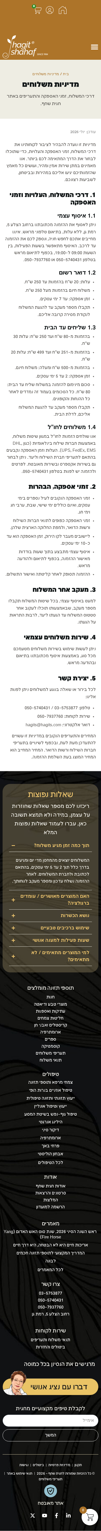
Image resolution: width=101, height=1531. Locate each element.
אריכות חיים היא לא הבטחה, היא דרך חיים (50, 1245)
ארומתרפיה (50, 1138)
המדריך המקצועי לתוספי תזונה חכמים (51, 1253)
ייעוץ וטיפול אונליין (50, 1106)
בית (66, 74)
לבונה (50, 1261)
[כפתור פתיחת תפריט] (94, 47)
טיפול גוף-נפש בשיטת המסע (50, 1114)
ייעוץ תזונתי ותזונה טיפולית (50, 1098)
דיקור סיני (50, 1130)
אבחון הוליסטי (50, 1154)
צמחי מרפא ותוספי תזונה (50, 1082)
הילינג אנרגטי (50, 1122)
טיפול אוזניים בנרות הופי (50, 1090)
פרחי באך (50, 1146)
